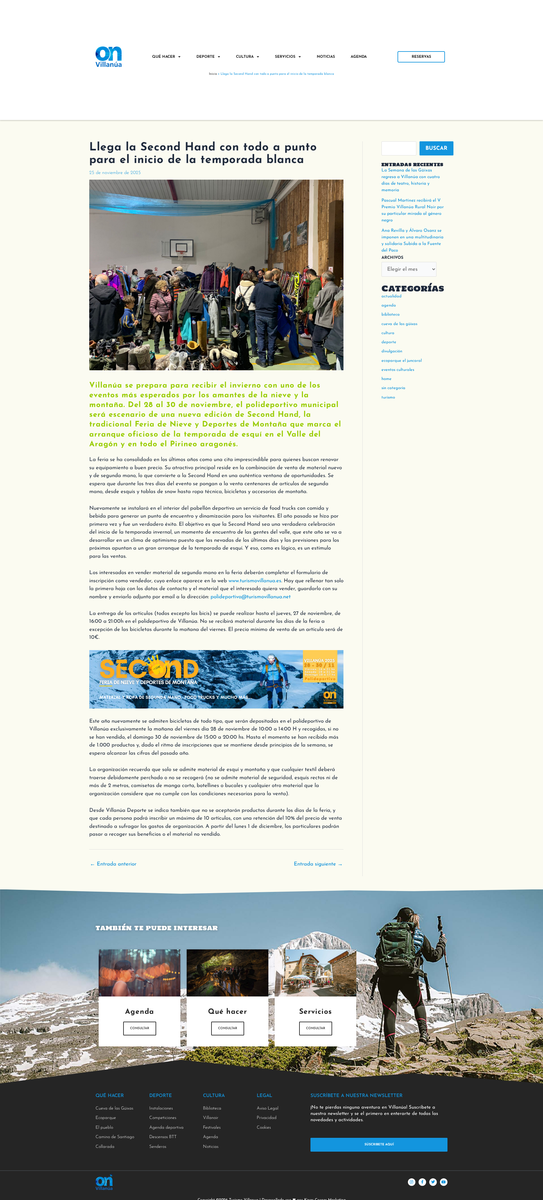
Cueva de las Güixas (399, 324)
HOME (386, 379)
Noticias (326, 57)
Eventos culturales (397, 370)
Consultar (139, 1028)
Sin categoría (393, 388)
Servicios (285, 57)
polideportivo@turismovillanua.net (251, 597)
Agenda (359, 57)
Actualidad (391, 296)
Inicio (213, 74)
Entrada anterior (113, 864)
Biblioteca (390, 314)
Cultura (245, 57)
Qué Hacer (163, 57)
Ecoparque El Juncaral (401, 361)
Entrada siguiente (318, 864)
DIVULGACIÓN (391, 351)
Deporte (205, 57)
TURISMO (388, 397)
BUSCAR (436, 148)
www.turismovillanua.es (254, 581)
